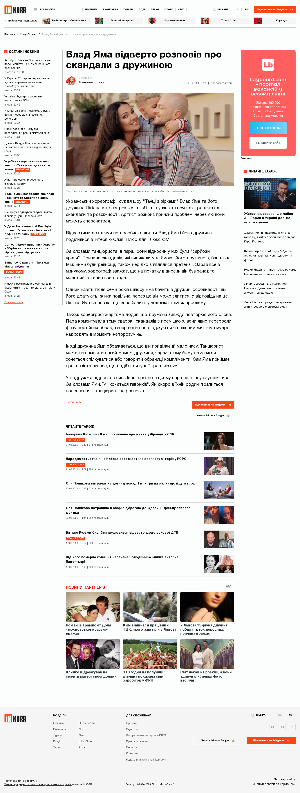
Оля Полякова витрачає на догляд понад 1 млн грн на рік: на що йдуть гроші (131, 483)
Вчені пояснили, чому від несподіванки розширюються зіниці (27, 131)
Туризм (128, 9)
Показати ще (13, 302)
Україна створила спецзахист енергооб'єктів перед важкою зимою (27, 165)
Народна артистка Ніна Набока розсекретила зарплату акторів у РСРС (126, 459)
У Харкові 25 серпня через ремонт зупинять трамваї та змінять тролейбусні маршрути (27, 82)
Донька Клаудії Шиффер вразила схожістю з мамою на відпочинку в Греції (27, 147)
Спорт (168, 9)
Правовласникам (137, 741)
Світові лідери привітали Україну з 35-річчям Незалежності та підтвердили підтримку (29, 249)
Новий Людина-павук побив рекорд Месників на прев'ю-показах (270, 272)
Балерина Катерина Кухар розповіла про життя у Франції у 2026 (120, 434)
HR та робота (87, 723)
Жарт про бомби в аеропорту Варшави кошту (23, 182)
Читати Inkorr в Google (210, 415)
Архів (82, 747)
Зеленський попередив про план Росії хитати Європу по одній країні (29, 198)
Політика (91, 9)
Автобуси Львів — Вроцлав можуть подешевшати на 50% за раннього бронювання (27, 64)
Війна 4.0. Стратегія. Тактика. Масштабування (27, 267)
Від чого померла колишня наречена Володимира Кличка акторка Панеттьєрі (122, 559)
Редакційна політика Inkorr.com (146, 760)
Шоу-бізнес (74, 403)
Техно (155, 9)
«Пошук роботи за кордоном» (274, 784)
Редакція (132, 729)
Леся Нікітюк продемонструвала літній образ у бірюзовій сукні (268, 304)
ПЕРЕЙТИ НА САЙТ (268, 142)
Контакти (132, 753)
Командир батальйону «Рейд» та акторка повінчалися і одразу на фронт (268, 256)
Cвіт (181, 9)
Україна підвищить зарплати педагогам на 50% (23, 98)
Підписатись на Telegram (210, 404)
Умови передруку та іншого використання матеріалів (38, 784)
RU (247, 9)
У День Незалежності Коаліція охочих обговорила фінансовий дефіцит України (27, 230)
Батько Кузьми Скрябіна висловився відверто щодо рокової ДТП (122, 532)
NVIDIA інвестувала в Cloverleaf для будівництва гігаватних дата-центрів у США (29, 288)
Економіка (110, 9)
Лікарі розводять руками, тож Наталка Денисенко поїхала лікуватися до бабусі (265, 288)
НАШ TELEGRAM (270, 128)
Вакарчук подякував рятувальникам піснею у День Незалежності (28, 214)
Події (142, 9)
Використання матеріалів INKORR (147, 735)
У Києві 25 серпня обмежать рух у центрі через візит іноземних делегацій (27, 115)
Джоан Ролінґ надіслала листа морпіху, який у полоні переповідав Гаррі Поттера (269, 237)
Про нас (131, 723)
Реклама (131, 747)
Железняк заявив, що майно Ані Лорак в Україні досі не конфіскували (268, 218)
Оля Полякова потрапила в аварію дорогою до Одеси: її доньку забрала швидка (128, 510)
